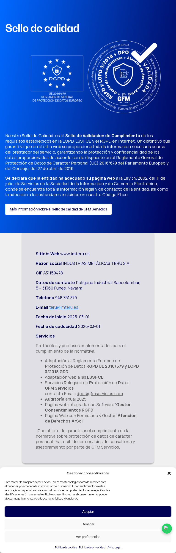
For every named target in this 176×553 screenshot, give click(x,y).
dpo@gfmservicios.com (100, 393)
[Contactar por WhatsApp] (167, 529)
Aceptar (88, 511)
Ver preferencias (88, 537)
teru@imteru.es (63, 307)
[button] (169, 473)
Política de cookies (66, 547)
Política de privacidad (92, 547)
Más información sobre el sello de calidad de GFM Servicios (58, 209)
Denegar (88, 524)
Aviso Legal (114, 547)
